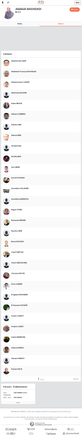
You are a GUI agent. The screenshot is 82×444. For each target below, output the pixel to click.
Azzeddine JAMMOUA (20, 199)
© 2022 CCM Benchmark (50, 419)
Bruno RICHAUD (17, 241)
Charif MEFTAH (17, 252)
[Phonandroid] (71, 433)
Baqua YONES (16, 209)
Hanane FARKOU (18, 358)
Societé (37, 417)
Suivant (75, 379)
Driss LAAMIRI (16, 284)
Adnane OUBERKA (18, 114)
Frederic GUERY (17, 326)
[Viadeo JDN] (31, 433)
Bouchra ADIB (16, 231)
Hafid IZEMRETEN (18, 337)
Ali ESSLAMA (16, 156)
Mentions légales (73, 417)
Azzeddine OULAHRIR (19, 188)
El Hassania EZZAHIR (19, 305)
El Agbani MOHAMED (19, 294)
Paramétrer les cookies (60, 417)
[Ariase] (51, 433)
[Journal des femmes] (11, 429)
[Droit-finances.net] (71, 429)
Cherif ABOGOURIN (19, 263)
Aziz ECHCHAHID (18, 178)
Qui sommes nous (9, 417)
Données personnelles (47, 417)
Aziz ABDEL (15, 167)
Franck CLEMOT (17, 316)
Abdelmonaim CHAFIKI (20, 82)
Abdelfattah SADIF (18, 61)
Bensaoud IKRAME (18, 220)
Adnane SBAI (16, 124)
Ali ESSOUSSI (16, 146)
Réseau (60, 24)
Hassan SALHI (16, 369)
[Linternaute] (51, 429)
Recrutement (30, 417)
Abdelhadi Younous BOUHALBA (23, 71)
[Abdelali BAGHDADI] (8, 13)
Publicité (23, 417)
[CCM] (31, 429)
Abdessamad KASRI (19, 93)
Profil (19, 24)
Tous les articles (29, 419)
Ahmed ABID (16, 135)
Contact (17, 417)
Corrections (38, 419)
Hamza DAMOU (17, 348)
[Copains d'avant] (11, 433)
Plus (18, 403)
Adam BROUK (16, 103)
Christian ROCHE (18, 273)
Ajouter (75, 9)
